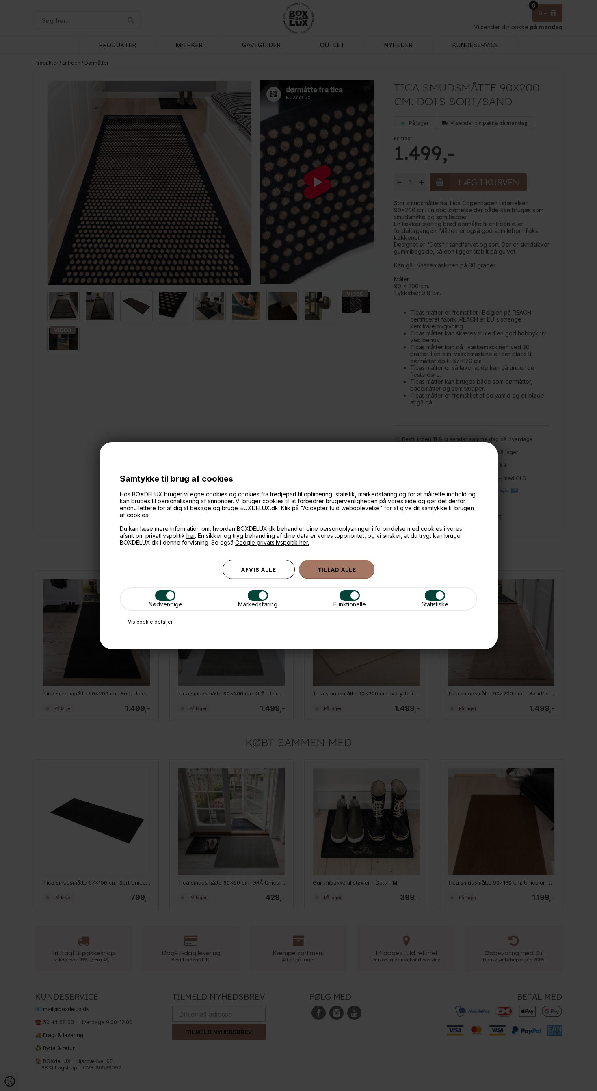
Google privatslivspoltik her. (272, 542)
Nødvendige (165, 604)
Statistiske (435, 604)
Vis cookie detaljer (150, 622)
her (190, 535)
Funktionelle (349, 604)
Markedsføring (257, 604)
